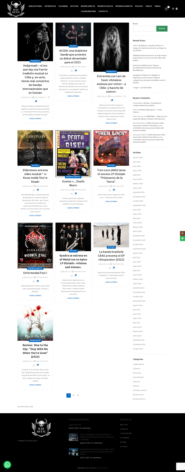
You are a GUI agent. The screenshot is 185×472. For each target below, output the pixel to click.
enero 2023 (137, 335)
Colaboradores (138, 364)
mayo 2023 (137, 318)
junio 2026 (137, 166)
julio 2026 (136, 162)
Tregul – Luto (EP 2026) (142, 87)
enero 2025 (137, 231)
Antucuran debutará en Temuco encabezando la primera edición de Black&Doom (147, 68)
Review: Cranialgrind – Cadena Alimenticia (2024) (147, 104)
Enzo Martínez (40, 97)
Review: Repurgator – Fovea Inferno (147, 111)
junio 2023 (137, 314)
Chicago (123, 442)
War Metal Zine (80, 66)
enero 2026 (137, 188)
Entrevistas (35, 61)
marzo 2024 (137, 275)
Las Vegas (123, 446)
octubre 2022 (138, 348)
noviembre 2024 (139, 240)
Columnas (136, 368)
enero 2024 (137, 283)
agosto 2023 (137, 305)
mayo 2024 (137, 266)
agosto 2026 (137, 157)
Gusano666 (137, 103)
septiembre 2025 (139, 205)
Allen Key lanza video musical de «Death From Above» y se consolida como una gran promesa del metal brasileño (148, 127)
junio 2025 (137, 209)
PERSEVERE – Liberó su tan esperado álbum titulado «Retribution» (150, 117)
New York (124, 425)
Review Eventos (139, 399)
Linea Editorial (138, 377)
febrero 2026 (138, 183)
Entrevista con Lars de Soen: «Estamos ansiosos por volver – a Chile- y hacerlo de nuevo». (111, 83)
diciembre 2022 (138, 340)
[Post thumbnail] (73, 438)
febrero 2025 (138, 227)
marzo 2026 (137, 179)
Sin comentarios (85, 428)
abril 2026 (136, 175)
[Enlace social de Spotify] (176, 9)
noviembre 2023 (139, 292)
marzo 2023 (137, 327)
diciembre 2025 (138, 192)
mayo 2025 (137, 214)
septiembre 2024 (139, 248)
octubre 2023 (138, 296)
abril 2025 (136, 218)
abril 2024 (136, 270)
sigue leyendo (35, 118)
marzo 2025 (137, 222)
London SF (124, 429)
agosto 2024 (138, 253)
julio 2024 (136, 257)
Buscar (135, 24)
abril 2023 (136, 322)
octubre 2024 (138, 244)
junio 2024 (137, 262)
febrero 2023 (138, 331)
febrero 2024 (138, 279)
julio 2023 (136, 309)
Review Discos (35, 340)
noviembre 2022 (139, 344)
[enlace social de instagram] (173, 9)
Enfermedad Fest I (35, 272)
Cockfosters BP (126, 433)
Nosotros (136, 381)
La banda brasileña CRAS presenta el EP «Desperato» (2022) (111, 255)
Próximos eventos (73, 177)
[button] (7, 464)
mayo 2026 (137, 170)
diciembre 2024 (139, 235)
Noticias (73, 46)
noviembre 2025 (139, 196)
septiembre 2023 (139, 301)
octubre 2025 (138, 201)
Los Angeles (124, 438)
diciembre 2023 (138, 288)
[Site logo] (16, 8)
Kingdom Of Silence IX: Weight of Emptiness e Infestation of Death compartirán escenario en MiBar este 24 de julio (149, 79)
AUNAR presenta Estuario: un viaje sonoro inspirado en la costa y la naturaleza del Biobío (150, 58)
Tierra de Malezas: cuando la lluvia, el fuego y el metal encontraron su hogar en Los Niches (149, 48)
